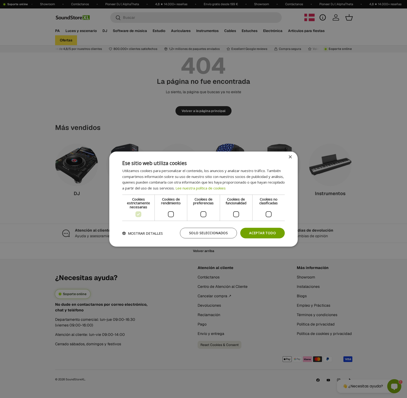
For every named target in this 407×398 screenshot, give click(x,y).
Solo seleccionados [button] (208, 233)
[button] (142, 233)
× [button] (290, 157)
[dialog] (203, 199)
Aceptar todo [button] (262, 233)
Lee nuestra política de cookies (200, 188)
